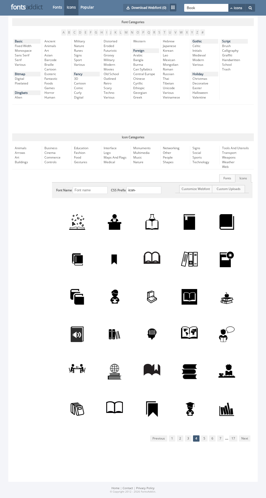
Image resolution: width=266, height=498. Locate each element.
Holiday (197, 74)
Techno (109, 93)
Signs (78, 55)
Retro (107, 83)
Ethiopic (139, 88)
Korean (168, 51)
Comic (78, 88)
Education (81, 148)
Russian (168, 74)
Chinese (139, 79)
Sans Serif (22, 55)
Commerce (52, 157)
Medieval (199, 55)
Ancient (49, 41)
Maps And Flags (115, 157)
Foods (48, 83)
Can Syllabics (142, 69)
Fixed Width (23, 46)
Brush (226, 46)
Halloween (200, 93)
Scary (108, 88)
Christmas (199, 79)
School (227, 65)
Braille (49, 65)
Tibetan (168, 83)
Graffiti (227, 55)
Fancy (78, 74)
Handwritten (231, 60)
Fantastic (50, 79)
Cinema (50, 153)
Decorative (200, 83)
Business (50, 148)
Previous (158, 438)
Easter (197, 88)
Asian (48, 55)
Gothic (197, 41)
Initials (197, 51)
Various (20, 65)
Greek (137, 97)
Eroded (109, 46)
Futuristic (110, 51)
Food (77, 157)
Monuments (142, 148)
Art (46, 51)
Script (226, 41)
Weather (228, 162)
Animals (50, 46)
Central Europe (144, 74)
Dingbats (21, 93)
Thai (166, 79)
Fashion (79, 153)
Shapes (168, 162)
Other (167, 153)
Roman (168, 69)
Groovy (109, 55)
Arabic (138, 55)
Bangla (138, 60)
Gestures (80, 162)
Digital (19, 79)
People (168, 157)
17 (233, 438)
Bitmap (20, 74)
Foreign (138, 51)
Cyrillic (138, 83)
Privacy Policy (145, 488)
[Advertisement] (133, 119)
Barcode (50, 60)
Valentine (199, 97)
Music (137, 157)
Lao (165, 55)
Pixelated (21, 83)
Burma (138, 65)
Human (49, 97)
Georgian (140, 93)
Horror (49, 93)
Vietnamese (171, 97)
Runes (78, 51)
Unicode (169, 88)
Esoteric (50, 74)
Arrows (20, 153)
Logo (107, 153)
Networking (171, 148)
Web (225, 167)
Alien (18, 97)
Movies (109, 69)
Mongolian (170, 65)
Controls (50, 162)
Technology (200, 162)
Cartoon (50, 69)
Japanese (169, 46)
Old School (111, 74)
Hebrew (168, 41)
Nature (79, 46)
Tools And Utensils (235, 148)
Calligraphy (230, 51)
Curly (78, 93)
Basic (19, 41)
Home (115, 488)
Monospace (23, 51)
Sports (197, 157)
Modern (109, 65)
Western (139, 41)
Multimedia (141, 153)
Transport (229, 153)
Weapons (229, 157)
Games (49, 88)
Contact (128, 488)
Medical (109, 162)
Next (244, 438)
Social (196, 153)
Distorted (110, 41)
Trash (226, 69)
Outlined (110, 79)
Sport (78, 60)
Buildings (21, 162)
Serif (18, 60)
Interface (110, 148)
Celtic (196, 46)
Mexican (169, 60)
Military (79, 41)
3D (76, 79)
